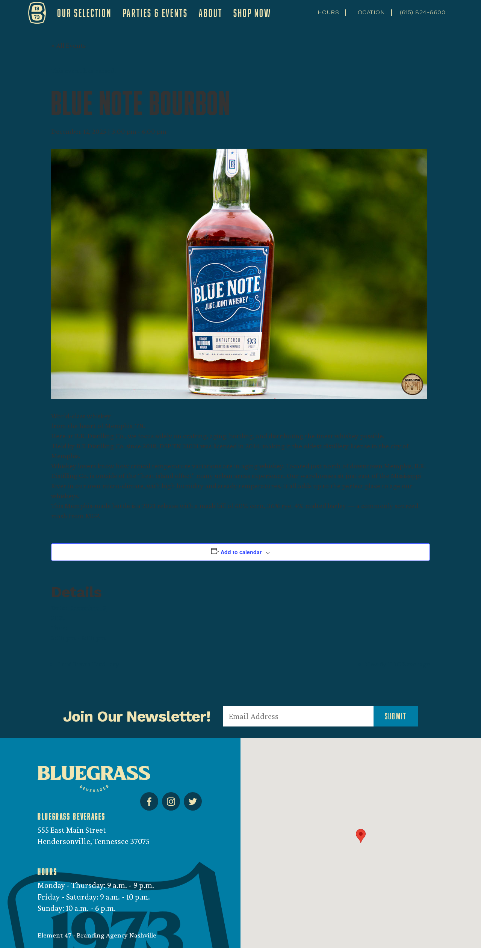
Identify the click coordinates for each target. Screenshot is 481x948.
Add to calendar (241, 552)
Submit (396, 716)
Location (369, 12)
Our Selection (84, 13)
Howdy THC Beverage (397, 664)
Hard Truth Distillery (88, 664)
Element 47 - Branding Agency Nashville (97, 935)
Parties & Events (155, 13)
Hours (328, 12)
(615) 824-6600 (422, 12)
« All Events (68, 45)
